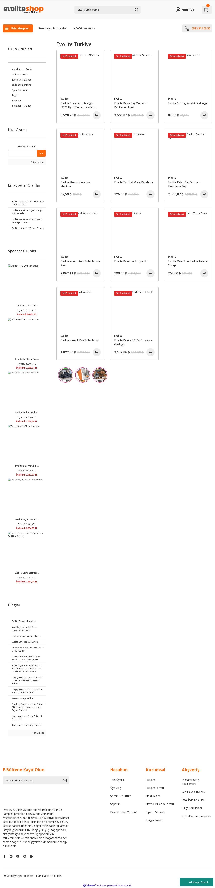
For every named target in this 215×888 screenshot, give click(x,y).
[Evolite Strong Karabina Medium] (80, 153)
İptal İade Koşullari (193, 800)
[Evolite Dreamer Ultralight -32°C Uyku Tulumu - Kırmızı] (80, 74)
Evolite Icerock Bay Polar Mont (79, 340)
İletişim (150, 780)
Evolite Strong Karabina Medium (75, 184)
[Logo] (23, 10)
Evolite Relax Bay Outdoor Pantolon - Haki (130, 105)
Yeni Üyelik (117, 780)
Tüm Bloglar (38, 732)
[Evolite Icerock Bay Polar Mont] (80, 311)
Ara (41, 153)
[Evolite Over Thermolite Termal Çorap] (188, 232)
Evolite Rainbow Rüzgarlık (130, 261)
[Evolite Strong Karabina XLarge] (188, 74)
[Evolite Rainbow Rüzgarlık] (134, 232)
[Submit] (66, 780)
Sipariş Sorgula (155, 812)
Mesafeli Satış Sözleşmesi (190, 782)
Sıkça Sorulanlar (192, 808)
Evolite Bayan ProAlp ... (27, 519)
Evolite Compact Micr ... (27, 572)
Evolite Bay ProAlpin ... (27, 465)
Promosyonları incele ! (52, 28)
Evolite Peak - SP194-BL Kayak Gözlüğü (133, 342)
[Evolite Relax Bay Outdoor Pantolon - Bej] (188, 153)
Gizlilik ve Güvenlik (193, 792)
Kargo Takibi (154, 820)
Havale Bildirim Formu (160, 804)
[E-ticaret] (107, 885)
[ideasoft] (90, 885)
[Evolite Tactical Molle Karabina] (134, 153)
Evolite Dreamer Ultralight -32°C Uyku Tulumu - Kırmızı (78, 105)
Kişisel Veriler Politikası (196, 816)
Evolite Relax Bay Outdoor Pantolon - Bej (184, 184)
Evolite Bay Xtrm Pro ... (27, 358)
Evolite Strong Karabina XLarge (187, 103)
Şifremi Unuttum (120, 796)
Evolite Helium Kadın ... (27, 412)
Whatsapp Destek (198, 882)
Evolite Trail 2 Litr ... (26, 305)
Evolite (64, 98)
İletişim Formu (155, 788)
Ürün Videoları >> (83, 28)
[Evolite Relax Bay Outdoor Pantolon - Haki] (134, 74)
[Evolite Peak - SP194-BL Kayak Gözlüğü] (134, 311)
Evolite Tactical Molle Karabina (133, 182)
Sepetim (115, 804)
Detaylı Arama (37, 162)
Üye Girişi (116, 788)
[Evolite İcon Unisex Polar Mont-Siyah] (80, 232)
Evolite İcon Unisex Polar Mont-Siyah (80, 263)
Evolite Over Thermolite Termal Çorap (188, 263)
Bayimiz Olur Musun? (123, 812)
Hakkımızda (153, 796)
